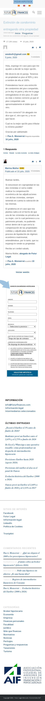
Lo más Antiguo (33, 153)
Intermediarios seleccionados (20, 411)
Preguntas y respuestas (15, 644)
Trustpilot (8, 533)
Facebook (8, 513)
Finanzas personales (13, 621)
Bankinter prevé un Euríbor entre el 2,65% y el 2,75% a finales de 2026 (21, 438)
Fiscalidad (8, 624)
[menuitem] (23, 1)
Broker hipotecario (13, 611)
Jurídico (7, 627)
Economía (8, 614)
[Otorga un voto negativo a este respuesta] (40, 161)
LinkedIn (7, 523)
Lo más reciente (21, 153)
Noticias (7, 637)
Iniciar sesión (22, 272)
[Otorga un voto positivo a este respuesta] (32, 161)
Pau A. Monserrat (11, 552)
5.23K (22, 168)
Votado (11, 153)
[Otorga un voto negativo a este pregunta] (40, 47)
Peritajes (8, 641)
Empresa (7, 617)
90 (28, 54)
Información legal (14, 408)
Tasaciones (9, 647)
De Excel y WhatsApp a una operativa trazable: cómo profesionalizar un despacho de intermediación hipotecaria (22, 449)
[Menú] (38, 13)
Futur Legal (9, 516)
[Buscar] (32, 13)
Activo (5, 153)
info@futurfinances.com (17, 404)
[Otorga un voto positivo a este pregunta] (32, 47)
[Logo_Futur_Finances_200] (18, 13)
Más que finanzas (12, 631)
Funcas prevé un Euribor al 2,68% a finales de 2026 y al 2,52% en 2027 (21, 486)
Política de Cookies (13, 526)
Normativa (8, 634)
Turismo (7, 651)
